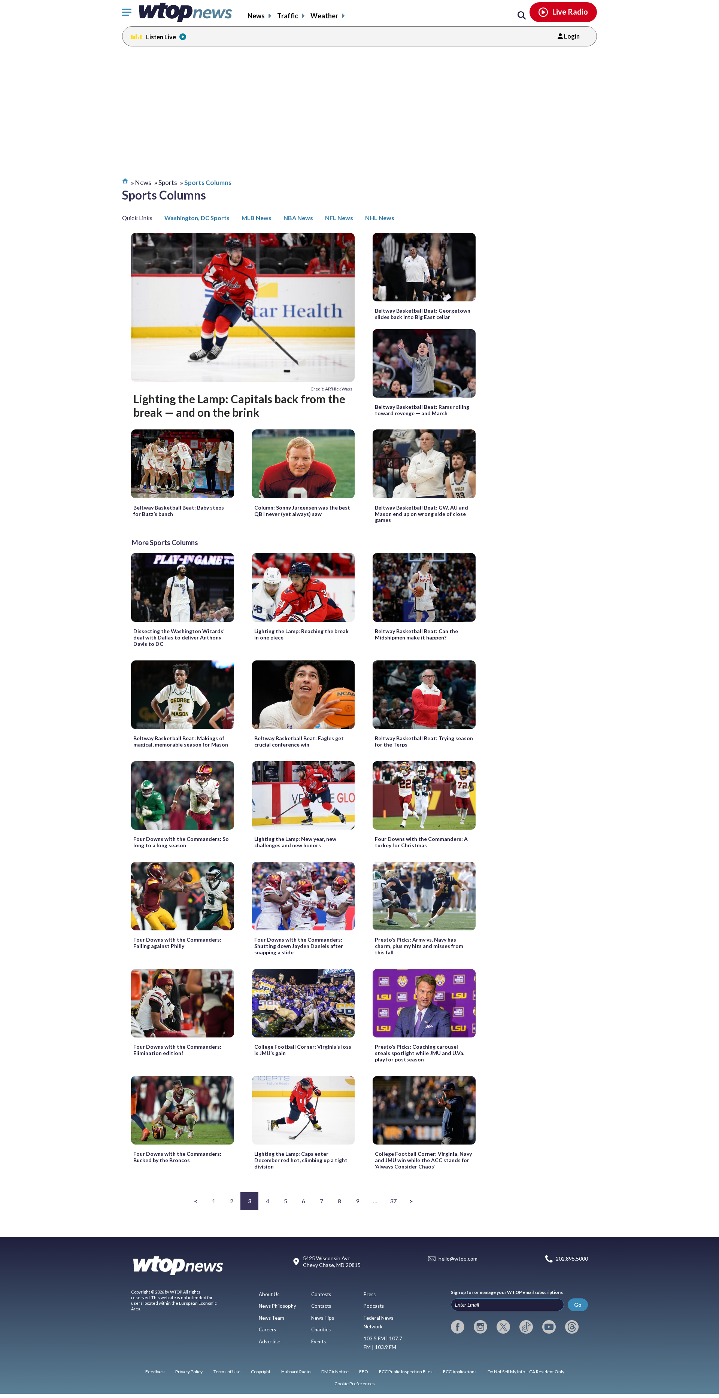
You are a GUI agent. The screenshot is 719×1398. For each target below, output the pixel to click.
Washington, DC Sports (197, 217)
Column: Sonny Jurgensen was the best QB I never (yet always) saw (302, 510)
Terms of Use (226, 1371)
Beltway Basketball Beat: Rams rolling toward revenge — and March (422, 410)
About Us (269, 1294)
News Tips (322, 1318)
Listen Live (161, 36)
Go (578, 1304)
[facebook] (457, 1327)
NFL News (339, 217)
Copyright (260, 1371)
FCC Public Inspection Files (406, 1371)
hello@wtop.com (458, 1259)
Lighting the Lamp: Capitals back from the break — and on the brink (239, 405)
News (256, 16)
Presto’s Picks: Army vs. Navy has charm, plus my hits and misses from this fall (419, 945)
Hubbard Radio (295, 1371)
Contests (321, 1294)
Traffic (287, 16)
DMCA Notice (335, 1371)
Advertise (269, 1341)
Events (318, 1341)
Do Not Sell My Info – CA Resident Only (526, 1371)
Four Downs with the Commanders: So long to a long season (181, 842)
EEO (363, 1371)
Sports (167, 182)
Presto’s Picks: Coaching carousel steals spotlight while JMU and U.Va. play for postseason (419, 1053)
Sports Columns (207, 182)
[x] (503, 1327)
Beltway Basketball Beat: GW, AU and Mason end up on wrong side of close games (421, 513)
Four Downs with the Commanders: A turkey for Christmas (421, 842)
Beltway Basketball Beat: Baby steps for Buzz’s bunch (178, 510)
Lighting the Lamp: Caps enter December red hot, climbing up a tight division (301, 1160)
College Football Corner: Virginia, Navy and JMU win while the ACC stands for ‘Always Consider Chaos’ (423, 1160)
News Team (271, 1318)
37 (393, 1200)
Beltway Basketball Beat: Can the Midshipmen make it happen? (416, 634)
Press (370, 1294)
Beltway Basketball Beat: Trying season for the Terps (424, 741)
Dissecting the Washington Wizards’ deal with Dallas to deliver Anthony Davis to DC (178, 637)
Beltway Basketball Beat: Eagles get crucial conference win (299, 741)
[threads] (572, 1327)
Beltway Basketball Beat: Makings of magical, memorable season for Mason (180, 741)
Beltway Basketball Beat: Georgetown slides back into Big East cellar (422, 313)
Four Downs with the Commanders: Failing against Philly (177, 942)
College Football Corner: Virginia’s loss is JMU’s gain (302, 1049)
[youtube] (549, 1327)
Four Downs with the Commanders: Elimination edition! (177, 1049)
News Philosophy (277, 1306)
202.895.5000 (572, 1259)
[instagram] (480, 1327)
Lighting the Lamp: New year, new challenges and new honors (295, 842)
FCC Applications (460, 1371)
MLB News (256, 217)
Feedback (155, 1371)
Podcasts (374, 1306)
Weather (324, 16)
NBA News (298, 217)
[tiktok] (526, 1327)
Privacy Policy (189, 1371)
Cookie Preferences (354, 1383)
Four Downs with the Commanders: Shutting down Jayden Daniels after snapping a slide (298, 945)
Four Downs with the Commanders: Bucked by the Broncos (177, 1157)
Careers (267, 1329)
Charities (321, 1329)
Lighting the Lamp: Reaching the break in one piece (301, 634)
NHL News (379, 217)
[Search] (522, 15)
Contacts (321, 1306)
